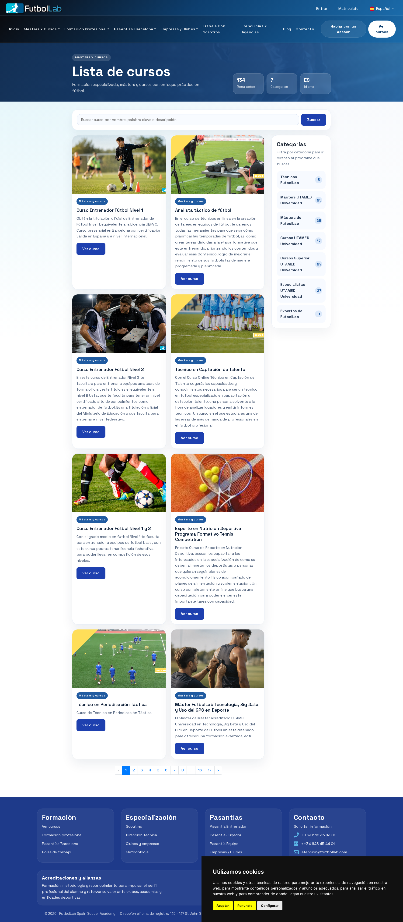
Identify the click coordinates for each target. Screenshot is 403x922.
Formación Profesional (85, 29)
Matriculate (348, 8)
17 (210, 770)
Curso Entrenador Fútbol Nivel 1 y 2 (113, 528)
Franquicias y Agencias (254, 29)
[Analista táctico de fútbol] (217, 164)
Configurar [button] (270, 906)
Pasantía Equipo (224, 843)
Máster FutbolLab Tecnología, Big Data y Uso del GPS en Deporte (217, 707)
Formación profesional (62, 835)
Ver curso (91, 248)
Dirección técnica (141, 835)
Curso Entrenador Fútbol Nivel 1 (109, 210)
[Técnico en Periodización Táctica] (119, 658)
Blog (287, 29)
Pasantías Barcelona (133, 29)
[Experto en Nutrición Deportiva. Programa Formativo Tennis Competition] (217, 483)
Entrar (321, 8)
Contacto (305, 29)
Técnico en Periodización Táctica (111, 704)
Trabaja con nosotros (214, 29)
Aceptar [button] (222, 906)
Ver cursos (381, 29)
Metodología (137, 852)
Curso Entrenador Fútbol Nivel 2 (110, 369)
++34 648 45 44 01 (318, 835)
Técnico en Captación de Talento (210, 369)
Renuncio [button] (245, 906)
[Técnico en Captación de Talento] (217, 323)
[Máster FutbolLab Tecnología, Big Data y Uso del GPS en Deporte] (217, 658)
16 (200, 770)
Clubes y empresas (142, 843)
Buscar (313, 119)
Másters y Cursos (40, 29)
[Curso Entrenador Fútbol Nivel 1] (119, 164)
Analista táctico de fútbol (203, 210)
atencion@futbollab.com (324, 852)
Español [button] (383, 8)
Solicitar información (313, 826)
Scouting (134, 826)
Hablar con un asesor (343, 29)
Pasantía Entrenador (228, 826)
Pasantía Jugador (225, 835)
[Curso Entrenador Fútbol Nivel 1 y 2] (119, 483)
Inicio (14, 29)
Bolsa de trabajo (56, 852)
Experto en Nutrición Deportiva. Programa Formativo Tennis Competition (208, 534)
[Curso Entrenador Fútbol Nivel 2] (119, 323)
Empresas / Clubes (178, 29)
